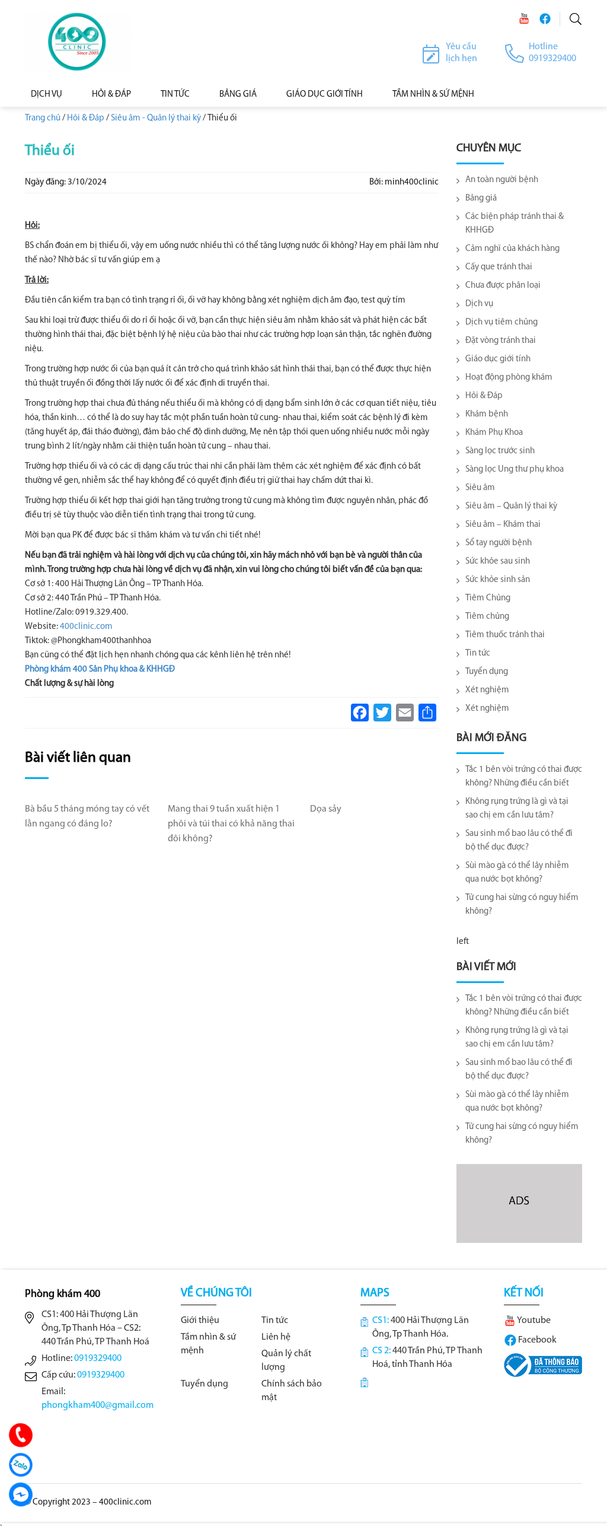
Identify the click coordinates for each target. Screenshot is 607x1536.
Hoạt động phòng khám (508, 377)
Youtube (533, 1320)
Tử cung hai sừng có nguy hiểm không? (522, 904)
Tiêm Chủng (487, 598)
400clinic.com (86, 626)
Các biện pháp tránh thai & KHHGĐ (514, 223)
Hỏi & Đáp (111, 94)
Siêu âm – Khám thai (503, 524)
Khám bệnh (486, 414)
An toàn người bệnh (501, 180)
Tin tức (175, 94)
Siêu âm (480, 488)
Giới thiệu (200, 1320)
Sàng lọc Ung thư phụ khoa (514, 469)
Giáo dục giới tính (324, 94)
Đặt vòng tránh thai (500, 340)
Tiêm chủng (487, 616)
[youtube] (524, 18)
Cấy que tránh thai (498, 267)
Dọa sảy (325, 809)
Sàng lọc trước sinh (500, 451)
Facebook (536, 1340)
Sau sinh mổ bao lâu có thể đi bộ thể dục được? (519, 840)
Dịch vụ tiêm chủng (501, 322)
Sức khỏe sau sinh (497, 561)
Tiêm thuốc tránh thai (505, 635)
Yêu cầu (461, 47)
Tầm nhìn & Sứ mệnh (433, 94)
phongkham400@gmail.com (97, 1405)
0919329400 (98, 1358)
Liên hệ (275, 1337)
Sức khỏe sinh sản (497, 579)
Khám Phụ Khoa (494, 432)
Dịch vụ (46, 94)
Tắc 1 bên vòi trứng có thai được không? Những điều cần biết (523, 776)
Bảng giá (481, 198)
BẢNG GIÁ (238, 94)
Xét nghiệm (487, 690)
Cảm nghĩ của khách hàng (512, 248)
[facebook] (545, 18)
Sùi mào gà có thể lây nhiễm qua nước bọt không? (517, 872)
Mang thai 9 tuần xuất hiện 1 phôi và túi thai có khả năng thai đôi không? (231, 824)
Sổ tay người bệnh (498, 543)
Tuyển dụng (486, 671)
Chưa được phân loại (503, 285)
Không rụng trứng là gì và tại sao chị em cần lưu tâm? (516, 808)
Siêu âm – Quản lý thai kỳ (511, 506)
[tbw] (543, 1364)
